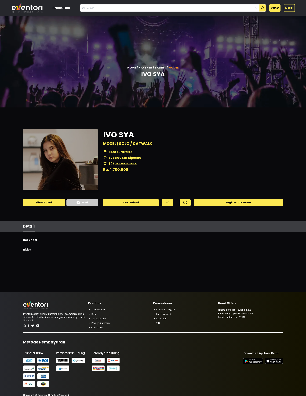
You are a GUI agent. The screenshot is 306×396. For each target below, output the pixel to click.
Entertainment (163, 314)
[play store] (253, 361)
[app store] (274, 361)
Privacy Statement (101, 322)
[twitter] (32, 325)
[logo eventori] (27, 8)
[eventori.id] (35, 308)
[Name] (262, 7)
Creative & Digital (165, 309)
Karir (93, 314)
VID (158, 322)
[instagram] (24, 325)
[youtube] (37, 325)
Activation (161, 318)
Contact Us (97, 327)
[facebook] (28, 325)
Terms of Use (98, 318)
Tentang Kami (98, 309)
